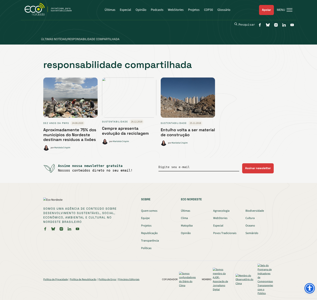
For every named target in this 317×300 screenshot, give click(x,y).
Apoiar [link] (266, 10)
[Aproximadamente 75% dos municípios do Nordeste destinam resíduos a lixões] (70, 99)
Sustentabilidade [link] (115, 121)
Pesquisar (246, 24)
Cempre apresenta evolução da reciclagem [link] (125, 131)
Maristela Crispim (62, 147)
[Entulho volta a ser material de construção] (188, 99)
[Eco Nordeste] (50, 15)
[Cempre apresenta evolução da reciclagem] (129, 98)
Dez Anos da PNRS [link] (56, 123)
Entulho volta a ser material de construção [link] (188, 132)
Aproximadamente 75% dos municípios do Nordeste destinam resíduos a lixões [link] (69, 134)
